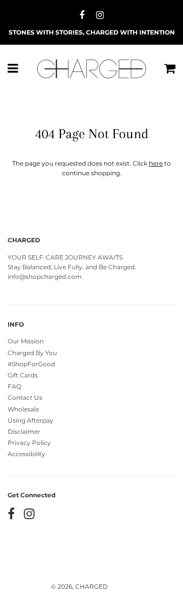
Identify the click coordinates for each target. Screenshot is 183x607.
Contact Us (25, 397)
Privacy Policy (29, 442)
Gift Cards (23, 375)
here (156, 163)
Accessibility (26, 454)
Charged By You (32, 353)
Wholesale (23, 409)
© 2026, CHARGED (79, 586)
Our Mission (26, 341)
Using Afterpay (30, 420)
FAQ (14, 386)
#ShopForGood (31, 364)
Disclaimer (24, 431)
